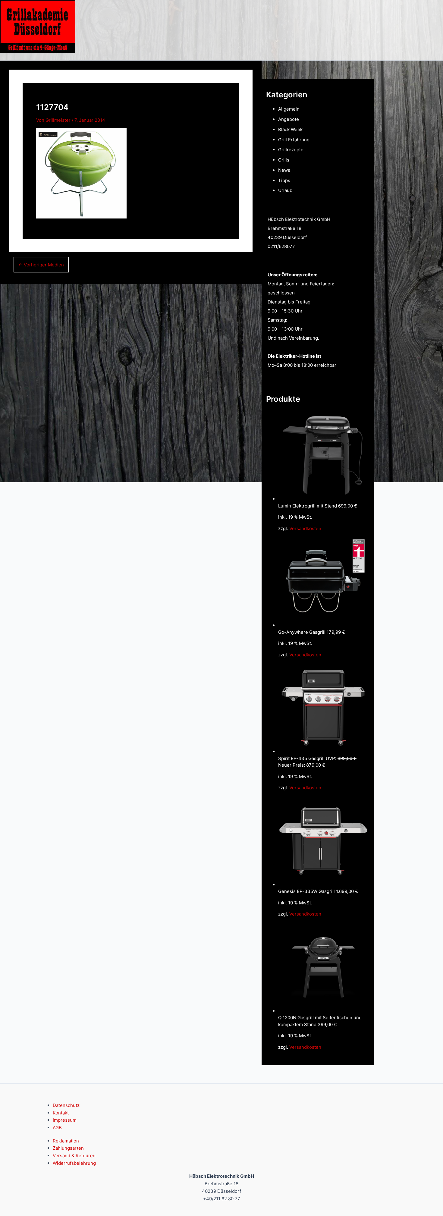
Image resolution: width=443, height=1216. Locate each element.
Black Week (290, 129)
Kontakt (61, 1113)
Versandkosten (305, 528)
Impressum (65, 1120)
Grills (283, 160)
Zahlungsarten (68, 1148)
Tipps (284, 180)
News (284, 170)
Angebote (288, 119)
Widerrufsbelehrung (74, 1163)
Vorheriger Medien (41, 265)
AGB (57, 1127)
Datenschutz (66, 1105)
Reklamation (66, 1141)
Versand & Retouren (74, 1155)
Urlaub (285, 190)
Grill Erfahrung (293, 140)
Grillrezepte (290, 149)
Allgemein (289, 109)
